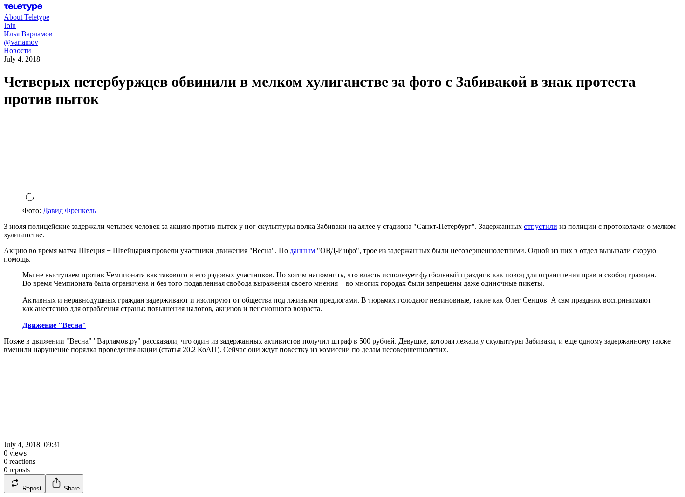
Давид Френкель (69, 210)
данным (302, 251)
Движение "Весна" (54, 325)
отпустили (540, 226)
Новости (17, 51)
